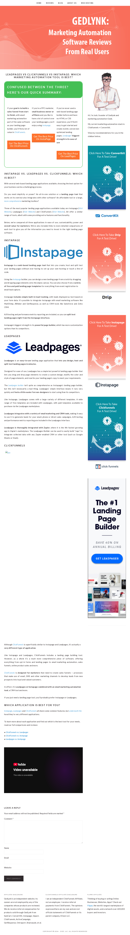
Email (6, 858)
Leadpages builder (16, 385)
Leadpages (67, 135)
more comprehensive (12, 201)
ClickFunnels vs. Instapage (17, 735)
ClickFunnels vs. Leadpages (17, 732)
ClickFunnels (19, 132)
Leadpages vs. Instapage (16, 739)
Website (7, 867)
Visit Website (29, 212)
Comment (9, 819)
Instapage (46, 125)
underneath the (75, 711)
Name (6, 848)
